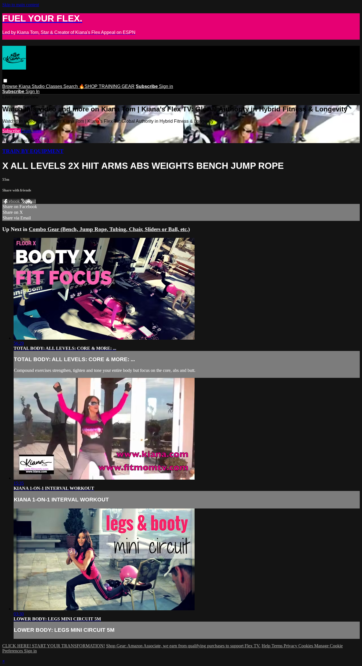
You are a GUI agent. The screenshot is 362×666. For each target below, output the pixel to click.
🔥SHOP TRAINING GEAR (107, 86)
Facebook (11, 201)
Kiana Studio (32, 86)
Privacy (291, 645)
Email (30, 201)
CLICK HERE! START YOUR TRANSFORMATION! (53, 645)
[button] (5, 81)
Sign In (32, 91)
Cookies (306, 645)
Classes (54, 86)
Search (71, 86)
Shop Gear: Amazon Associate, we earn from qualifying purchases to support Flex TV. (183, 645)
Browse (10, 86)
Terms (278, 645)
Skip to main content (20, 4)
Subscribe (11, 130)
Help (267, 645)
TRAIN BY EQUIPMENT (33, 151)
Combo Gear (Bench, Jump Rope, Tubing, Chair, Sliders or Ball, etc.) (109, 229)
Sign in (166, 86)
